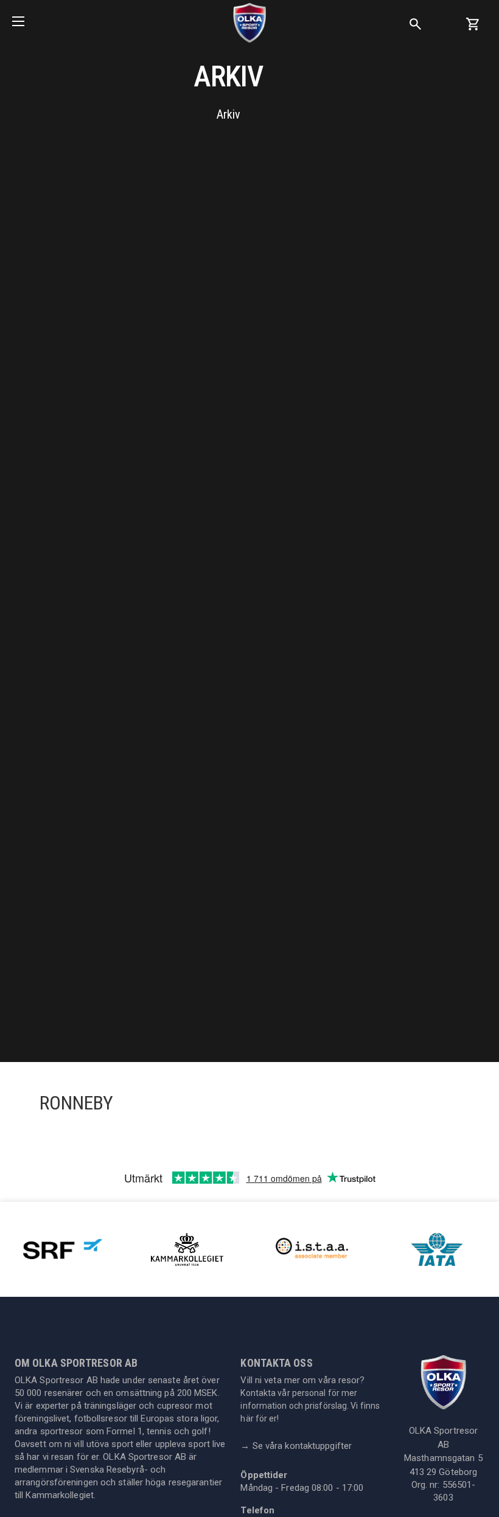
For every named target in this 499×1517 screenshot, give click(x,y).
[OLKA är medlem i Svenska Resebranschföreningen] (62, 1248)
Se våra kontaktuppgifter (296, 1445)
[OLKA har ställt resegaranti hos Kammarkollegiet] (187, 1248)
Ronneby (76, 1102)
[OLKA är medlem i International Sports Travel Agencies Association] (312, 1248)
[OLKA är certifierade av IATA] (437, 1248)
